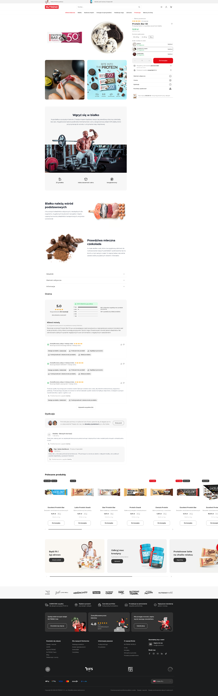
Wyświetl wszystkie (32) (85, 407)
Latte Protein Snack (83, 507)
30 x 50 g (136, 37)
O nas (125, 647)
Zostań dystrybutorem (79, 647)
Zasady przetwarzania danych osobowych (160, 690)
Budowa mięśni (89, 12)
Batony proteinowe (140, 18)
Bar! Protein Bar (108, 507)
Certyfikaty (75, 652)
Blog (47, 655)
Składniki (49, 274)
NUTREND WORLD (130, 644)
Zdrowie (129, 12)
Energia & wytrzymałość (104, 12)
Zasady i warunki (51, 644)
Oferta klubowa (70, 12)
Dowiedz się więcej (57, 626)
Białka (80, 12)
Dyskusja (136, 84)
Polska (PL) (159, 681)
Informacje (50, 286)
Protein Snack (135, 507)
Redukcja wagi (119, 12)
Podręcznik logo (103, 644)
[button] (172, 529)
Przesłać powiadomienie (131, 655)
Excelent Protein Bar (56, 507)
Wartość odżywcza (139, 76)
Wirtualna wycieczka (130, 653)
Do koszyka (56, 523)
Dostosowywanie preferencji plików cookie (123, 690)
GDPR (48, 647)
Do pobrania (101, 647)
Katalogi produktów (78, 644)
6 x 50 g (144, 37)
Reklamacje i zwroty (52, 657)
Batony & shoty (148, 12)
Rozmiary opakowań (140, 88)
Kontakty (126, 650)
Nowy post (118, 423)
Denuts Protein (162, 507)
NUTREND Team (51, 652)
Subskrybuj (141, 626)
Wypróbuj (180, 560)
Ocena (136, 80)
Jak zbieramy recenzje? (59, 315)
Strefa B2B (75, 649)
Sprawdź (117, 561)
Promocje (137, 12)
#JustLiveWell (56, 560)
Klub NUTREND (51, 649)
